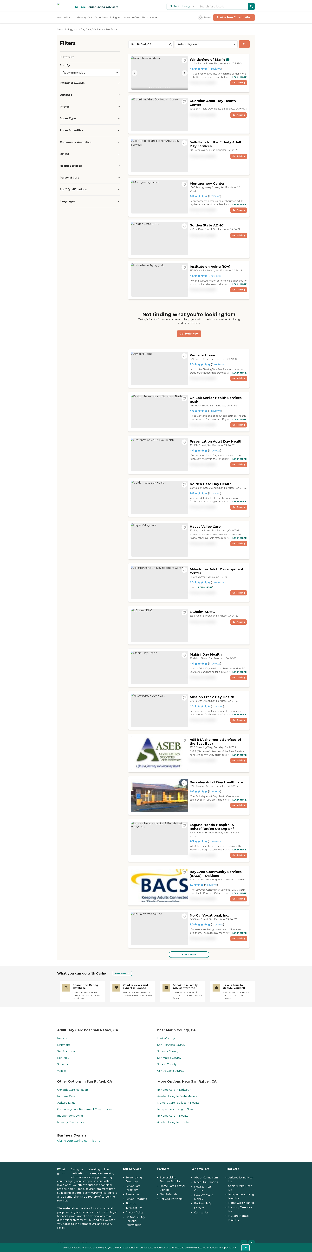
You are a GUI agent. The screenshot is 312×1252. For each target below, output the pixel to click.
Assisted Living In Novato (173, 1122)
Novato (62, 1038)
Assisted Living (66, 1102)
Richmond (64, 1044)
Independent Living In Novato (176, 1109)
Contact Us (201, 1212)
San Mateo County (169, 1057)
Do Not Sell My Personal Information (135, 1221)
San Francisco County (171, 1044)
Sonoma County (167, 1051)
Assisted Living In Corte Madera (177, 1096)
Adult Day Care (82, 29)
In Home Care (66, 1096)
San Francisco (66, 1051)
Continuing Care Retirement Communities (84, 1109)
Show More (189, 954)
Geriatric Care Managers (72, 1089)
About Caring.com (206, 1177)
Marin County (166, 1038)
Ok (245, 1247)
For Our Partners (171, 1198)
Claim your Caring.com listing (78, 1140)
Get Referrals (168, 1194)
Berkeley (63, 1057)
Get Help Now (189, 333)
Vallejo (61, 1070)
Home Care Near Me (241, 1202)
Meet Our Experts (206, 1182)
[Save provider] (184, 60)
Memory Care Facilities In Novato (178, 1102)
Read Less (120, 973)
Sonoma (62, 1064)
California (98, 29)
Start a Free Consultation (234, 17)
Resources (132, 1194)
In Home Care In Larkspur (174, 1089)
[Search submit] (244, 44)
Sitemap (131, 1203)
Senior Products (136, 1198)
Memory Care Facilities (71, 1122)
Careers (199, 1208)
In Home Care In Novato (172, 1115)
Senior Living (64, 29)
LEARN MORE (239, 77)
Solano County (166, 1064)
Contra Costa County (170, 1070)
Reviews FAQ (202, 1203)
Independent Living (70, 1115)
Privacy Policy (134, 1212)
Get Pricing (238, 82)
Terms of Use (88, 1223)
